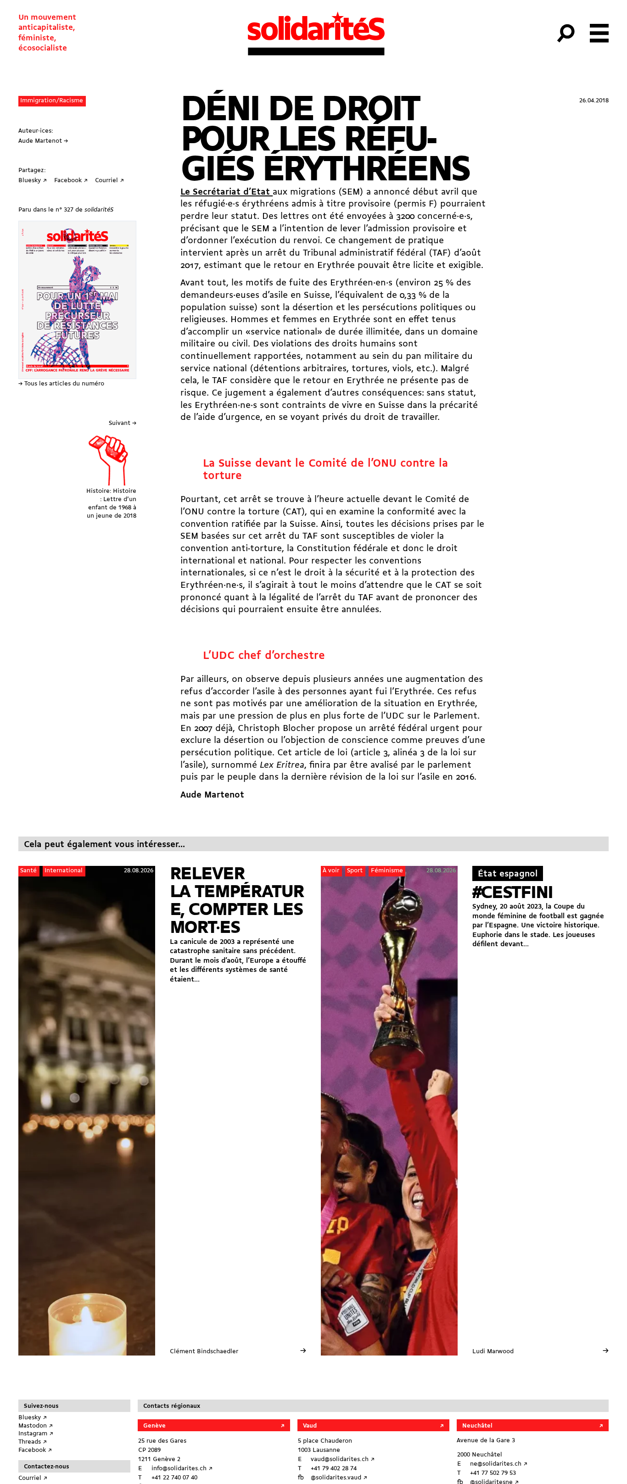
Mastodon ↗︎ (35, 1426)
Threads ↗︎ (32, 1442)
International (64, 870)
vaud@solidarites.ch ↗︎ (343, 1459)
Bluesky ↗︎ (32, 1417)
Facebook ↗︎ (35, 1450)
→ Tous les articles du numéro (61, 383)
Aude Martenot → (43, 141)
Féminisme (387, 870)
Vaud (310, 1426)
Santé (28, 870)
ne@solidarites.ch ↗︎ (498, 1464)
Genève (154, 1426)
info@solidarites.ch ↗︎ (182, 1468)
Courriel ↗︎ (32, 1478)
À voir (331, 870)
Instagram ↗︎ (35, 1433)
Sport (355, 870)
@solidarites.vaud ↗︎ (339, 1477)
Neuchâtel (477, 1426)
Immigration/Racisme (51, 100)
